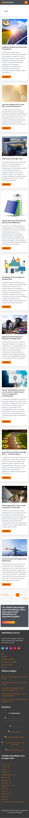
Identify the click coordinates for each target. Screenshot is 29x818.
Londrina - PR (5, 764)
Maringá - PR (5, 766)
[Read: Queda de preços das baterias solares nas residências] (14, 205)
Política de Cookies (6, 664)
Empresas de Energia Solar (12, 159)
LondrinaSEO (18, 812)
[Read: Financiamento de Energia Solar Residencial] (14, 547)
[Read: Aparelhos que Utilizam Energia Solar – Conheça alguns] (14, 439)
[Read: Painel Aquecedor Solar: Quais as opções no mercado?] (14, 494)
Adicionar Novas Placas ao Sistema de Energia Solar (12, 338)
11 (11, 598)
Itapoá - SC (4, 791)
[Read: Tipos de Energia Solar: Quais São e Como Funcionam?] (14, 93)
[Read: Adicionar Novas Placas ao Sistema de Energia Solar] (14, 324)
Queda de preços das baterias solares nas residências (14, 222)
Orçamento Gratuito (8, 622)
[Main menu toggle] (26, 2)
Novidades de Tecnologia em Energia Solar (13, 278)
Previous (4, 595)
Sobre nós (4, 656)
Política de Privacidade (7, 659)
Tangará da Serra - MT (7, 785)
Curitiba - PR (5, 769)
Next (25, 598)
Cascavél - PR (5, 777)
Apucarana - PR (5, 783)
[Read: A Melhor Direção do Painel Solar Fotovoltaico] (14, 31)
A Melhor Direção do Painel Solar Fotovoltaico (14, 48)
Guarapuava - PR (6, 796)
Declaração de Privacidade (9, 662)
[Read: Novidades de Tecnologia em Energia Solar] (14, 265)
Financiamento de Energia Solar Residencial (14, 560)
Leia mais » (6, 77)
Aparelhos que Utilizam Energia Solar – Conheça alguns (14, 453)
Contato (3, 667)
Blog (2, 654)
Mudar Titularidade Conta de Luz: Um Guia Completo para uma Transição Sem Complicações (13, 393)
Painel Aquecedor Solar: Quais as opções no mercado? (13, 506)
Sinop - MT (4, 788)
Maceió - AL (4, 799)
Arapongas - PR (5, 780)
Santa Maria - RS (6, 793)
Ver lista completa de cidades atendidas (12, 802)
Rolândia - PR (5, 772)
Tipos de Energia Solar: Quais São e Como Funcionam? (13, 106)
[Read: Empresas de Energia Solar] (14, 146)
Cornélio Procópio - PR (8, 775)
